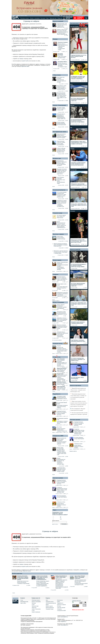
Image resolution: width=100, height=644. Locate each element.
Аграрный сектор (57, 343)
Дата (71, 84)
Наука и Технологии (36, 609)
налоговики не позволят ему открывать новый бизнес (62, 422)
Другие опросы (55, 524)
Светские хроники (58, 478)
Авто (47, 600)
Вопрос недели (57, 260)
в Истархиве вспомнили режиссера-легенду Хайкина (62, 406)
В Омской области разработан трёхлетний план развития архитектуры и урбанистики (62, 334)
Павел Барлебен (61, 386)
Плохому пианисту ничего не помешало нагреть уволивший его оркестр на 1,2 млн (62, 278)
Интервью (72, 211)
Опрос (58, 601)
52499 (29, 585)
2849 (65, 271)
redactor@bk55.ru (64, 616)
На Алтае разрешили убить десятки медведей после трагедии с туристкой (78, 413)
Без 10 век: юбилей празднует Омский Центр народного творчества (78, 99)
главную (21, 58)
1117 (65, 322)
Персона (72, 105)
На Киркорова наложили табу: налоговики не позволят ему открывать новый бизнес (78, 77)
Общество (59, 18)
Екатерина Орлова (61, 382)
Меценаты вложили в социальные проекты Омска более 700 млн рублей (62, 326)
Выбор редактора (17, 573)
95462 (67, 28)
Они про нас (60, 600)
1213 (65, 409)
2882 (64, 372)
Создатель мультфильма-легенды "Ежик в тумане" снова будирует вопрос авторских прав (62, 490)
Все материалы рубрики (57, 340)
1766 (83, 146)
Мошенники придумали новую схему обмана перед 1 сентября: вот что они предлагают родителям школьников (78, 396)
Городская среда (57, 213)
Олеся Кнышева (61, 359)
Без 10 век (59, 427)
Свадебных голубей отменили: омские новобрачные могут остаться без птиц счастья (78, 164)
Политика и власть (24, 18)
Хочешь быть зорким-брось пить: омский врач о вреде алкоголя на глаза (79, 205)
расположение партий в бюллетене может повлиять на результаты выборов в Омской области (62, 377)
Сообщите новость (80, 18)
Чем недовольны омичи (59, 131)
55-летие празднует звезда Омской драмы (62, 496)
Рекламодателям (24, 601)
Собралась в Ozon (61, 502)
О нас (21, 600)
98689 (86, 586)
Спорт (47, 18)
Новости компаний (58, 21)
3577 (64, 367)
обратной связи (25, 66)
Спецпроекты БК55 (58, 435)
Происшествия (53, 18)
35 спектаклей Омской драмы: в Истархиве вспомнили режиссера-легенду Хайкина (78, 120)
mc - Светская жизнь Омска (66, 15)
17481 (67, 35)
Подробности (56, 394)
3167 (83, 244)
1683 (65, 432)
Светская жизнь (74, 23)
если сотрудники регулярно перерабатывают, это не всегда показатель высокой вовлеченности (62, 363)
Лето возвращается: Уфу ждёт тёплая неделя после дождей (77, 409)
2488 (65, 493)
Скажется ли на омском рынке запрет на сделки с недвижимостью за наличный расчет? (42, 577)
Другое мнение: (55, 520)
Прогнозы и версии (58, 234)
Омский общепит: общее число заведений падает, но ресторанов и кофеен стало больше (79, 142)
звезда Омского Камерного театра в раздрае (61, 505)
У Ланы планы (57, 75)
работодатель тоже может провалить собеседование (61, 370)
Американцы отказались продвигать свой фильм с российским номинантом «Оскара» (62, 294)
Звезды (72, 62)
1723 (83, 167)
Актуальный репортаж (59, 190)
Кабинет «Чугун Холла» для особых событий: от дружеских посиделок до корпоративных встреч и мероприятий (62, 32)
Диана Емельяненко (61, 368)
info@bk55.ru (63, 621)
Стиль (33, 610)
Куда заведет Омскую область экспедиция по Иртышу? (80, 577)
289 (65, 309)
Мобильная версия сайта (78, 609)
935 (65, 315)
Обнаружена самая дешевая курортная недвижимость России (62, 313)
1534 (65, 353)
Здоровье (72, 190)
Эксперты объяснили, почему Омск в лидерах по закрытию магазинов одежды (22, 577)
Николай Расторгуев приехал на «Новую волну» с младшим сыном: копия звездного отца (78, 390)
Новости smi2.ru (55, 300)
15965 (64, 297)
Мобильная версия (69, 18)
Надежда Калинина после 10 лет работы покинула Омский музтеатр (61, 413)
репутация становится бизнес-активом (62, 384)
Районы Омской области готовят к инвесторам (61, 576)
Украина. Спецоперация (59, 105)
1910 (65, 416)
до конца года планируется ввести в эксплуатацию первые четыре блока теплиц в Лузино (62, 350)
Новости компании (36, 612)
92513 (48, 587)
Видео (47, 604)
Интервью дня (57, 158)
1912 (83, 59)
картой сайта (25, 60)
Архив (54, 70)
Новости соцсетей (75, 249)
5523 (65, 499)
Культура (43, 18)
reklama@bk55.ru (64, 625)
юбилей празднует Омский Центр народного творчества (62, 430)
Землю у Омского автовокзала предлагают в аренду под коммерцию (61, 306)
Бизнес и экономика (35, 18)
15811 (64, 290)
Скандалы (55, 274)
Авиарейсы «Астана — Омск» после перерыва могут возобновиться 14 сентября (62, 319)
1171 (65, 338)
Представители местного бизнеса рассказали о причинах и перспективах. (23, 582)
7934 (65, 507)
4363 (64, 385)
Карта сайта (23, 603)
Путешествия (73, 169)
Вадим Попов (60, 373)
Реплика (55, 39)
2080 (83, 208)
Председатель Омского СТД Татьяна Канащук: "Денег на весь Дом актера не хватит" (79, 241)
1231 (65, 329)
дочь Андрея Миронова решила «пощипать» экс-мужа (62, 288)
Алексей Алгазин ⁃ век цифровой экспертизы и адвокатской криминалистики (62, 25)
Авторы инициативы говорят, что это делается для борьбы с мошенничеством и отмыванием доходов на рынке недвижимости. (42, 583)
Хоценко (59, 345)
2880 (64, 380)
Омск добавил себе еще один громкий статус (61, 389)
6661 (65, 281)
